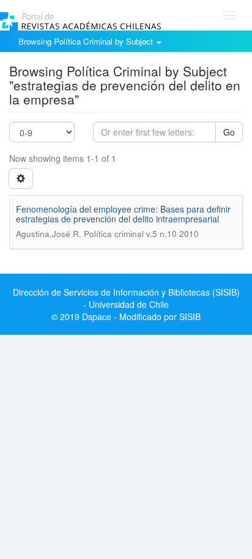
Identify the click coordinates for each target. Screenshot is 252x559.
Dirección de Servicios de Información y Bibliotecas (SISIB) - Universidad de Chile (126, 298)
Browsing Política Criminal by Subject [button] (86, 41)
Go (229, 132)
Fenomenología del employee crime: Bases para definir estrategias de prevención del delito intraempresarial (123, 213)
